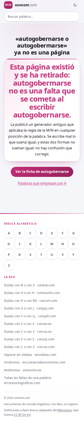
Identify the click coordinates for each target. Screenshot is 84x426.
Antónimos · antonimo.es (22, 370)
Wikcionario (64, 410)
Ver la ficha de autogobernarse (42, 171)
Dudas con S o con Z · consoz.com (29, 339)
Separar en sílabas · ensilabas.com (30, 354)
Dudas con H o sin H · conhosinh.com (32, 293)
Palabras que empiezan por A (42, 183)
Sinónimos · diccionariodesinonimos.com (34, 362)
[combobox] (42, 17)
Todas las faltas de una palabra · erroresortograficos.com (28, 380)
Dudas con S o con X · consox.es (28, 324)
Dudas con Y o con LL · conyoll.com (30, 316)
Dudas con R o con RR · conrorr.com (30, 300)
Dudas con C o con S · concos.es (28, 331)
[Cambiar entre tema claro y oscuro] (75, 5)
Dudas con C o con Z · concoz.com (29, 347)
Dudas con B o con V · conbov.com (29, 285)
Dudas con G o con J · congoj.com (29, 308)
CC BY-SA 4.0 (22, 415)
